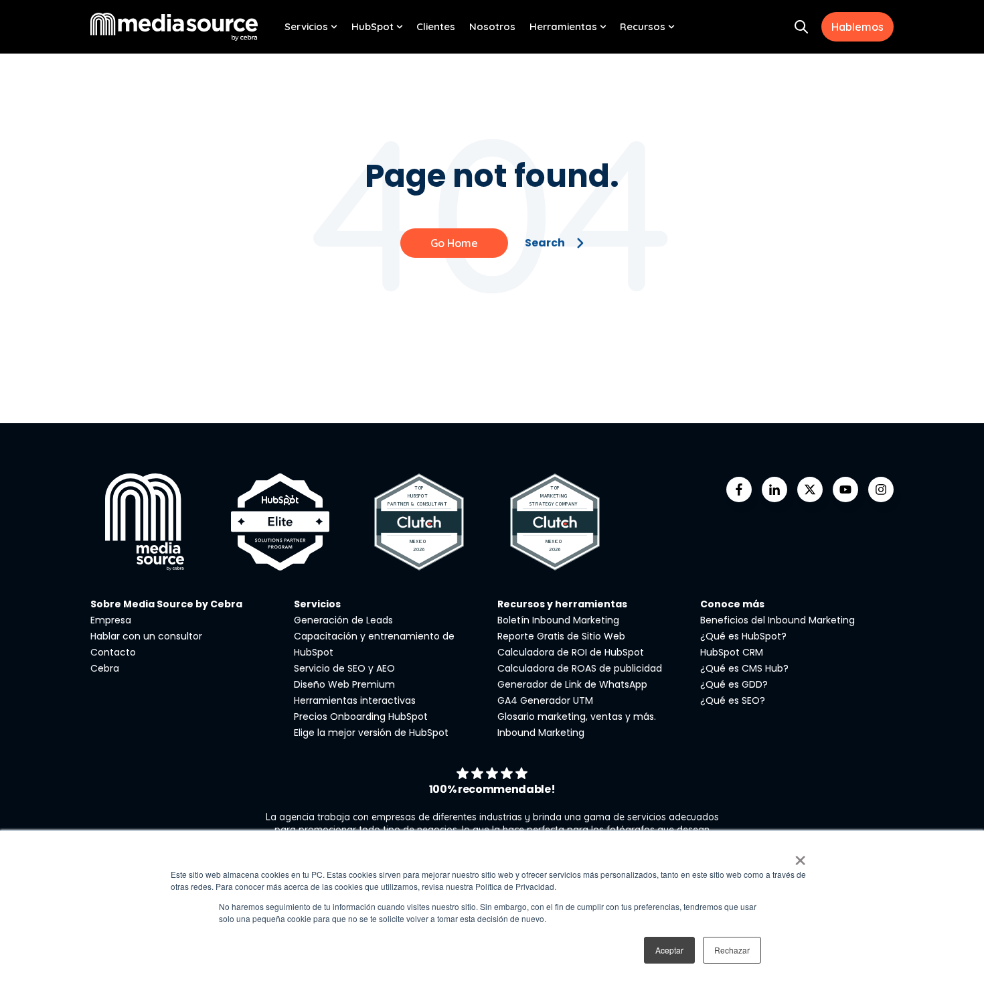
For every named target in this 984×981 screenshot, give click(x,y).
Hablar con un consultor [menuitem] (146, 636)
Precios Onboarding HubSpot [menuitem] (361, 716)
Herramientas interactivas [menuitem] (355, 700)
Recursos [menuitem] (642, 26)
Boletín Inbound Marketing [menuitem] (558, 620)
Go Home (454, 243)
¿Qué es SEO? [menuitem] (732, 700)
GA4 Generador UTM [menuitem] (545, 700)
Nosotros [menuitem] (492, 26)
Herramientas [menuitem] (563, 26)
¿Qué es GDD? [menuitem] (734, 684)
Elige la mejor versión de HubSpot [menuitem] (371, 732)
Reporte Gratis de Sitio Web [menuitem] (561, 636)
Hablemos (857, 26)
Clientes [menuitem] (435, 26)
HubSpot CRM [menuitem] (731, 652)
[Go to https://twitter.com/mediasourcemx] (810, 489)
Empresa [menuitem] (110, 620)
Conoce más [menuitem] (732, 604)
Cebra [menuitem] (104, 668)
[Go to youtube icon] (845, 489)
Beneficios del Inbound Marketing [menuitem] (777, 620)
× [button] (800, 856)
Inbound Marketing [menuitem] (540, 732)
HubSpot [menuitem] (372, 26)
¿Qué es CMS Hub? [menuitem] (744, 668)
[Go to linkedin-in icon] (774, 489)
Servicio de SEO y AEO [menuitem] (344, 668)
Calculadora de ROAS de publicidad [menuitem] (579, 668)
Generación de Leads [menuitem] (343, 620)
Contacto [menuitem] (113, 652)
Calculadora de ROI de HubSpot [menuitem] (570, 652)
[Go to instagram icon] (881, 489)
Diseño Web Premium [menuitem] (344, 684)
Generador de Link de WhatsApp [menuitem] (572, 684)
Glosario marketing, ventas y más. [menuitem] (576, 716)
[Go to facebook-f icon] (739, 489)
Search (545, 242)
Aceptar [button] (669, 950)
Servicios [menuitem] (306, 26)
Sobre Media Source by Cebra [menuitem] (166, 604)
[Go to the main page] (174, 26)
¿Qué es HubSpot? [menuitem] (743, 636)
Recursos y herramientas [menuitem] (562, 604)
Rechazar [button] (732, 950)
